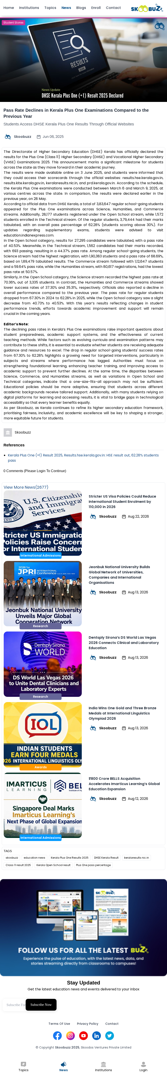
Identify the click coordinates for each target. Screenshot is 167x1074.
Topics (50, 7)
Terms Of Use (59, 1024)
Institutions (29, 7)
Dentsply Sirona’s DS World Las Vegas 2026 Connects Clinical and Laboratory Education (124, 642)
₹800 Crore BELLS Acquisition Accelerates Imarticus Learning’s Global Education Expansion (124, 784)
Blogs (81, 7)
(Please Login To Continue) (45, 471)
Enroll (96, 7)
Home (8, 7)
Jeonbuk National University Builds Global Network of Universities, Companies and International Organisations (119, 574)
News (66, 7)
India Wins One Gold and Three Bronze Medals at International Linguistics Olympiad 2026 (122, 713)
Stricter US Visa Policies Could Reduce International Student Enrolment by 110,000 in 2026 (122, 501)
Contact (113, 7)
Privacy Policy (87, 1024)
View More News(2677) (26, 487)
